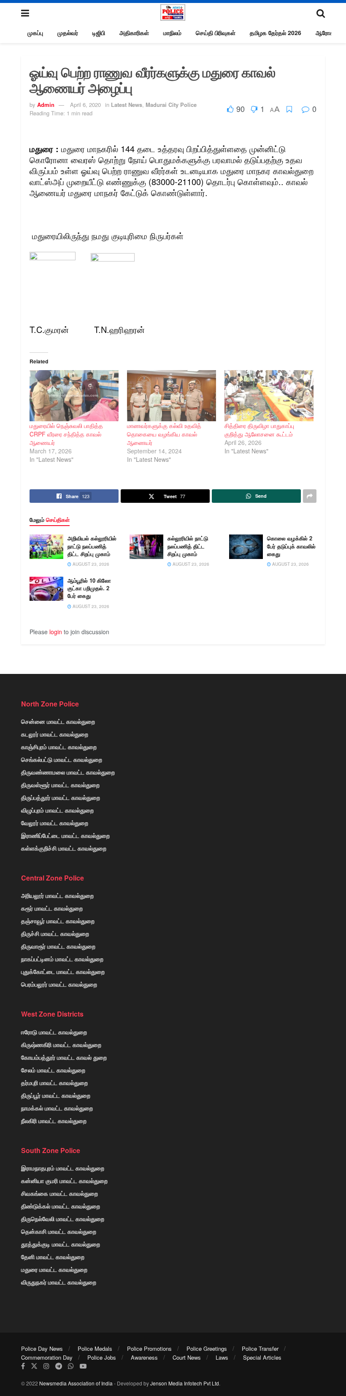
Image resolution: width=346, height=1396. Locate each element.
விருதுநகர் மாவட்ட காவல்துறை (58, 1282)
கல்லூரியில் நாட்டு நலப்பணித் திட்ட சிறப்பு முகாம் (188, 545)
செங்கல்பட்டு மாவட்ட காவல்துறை (61, 759)
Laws (222, 1357)
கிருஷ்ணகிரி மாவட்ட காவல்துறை (61, 1044)
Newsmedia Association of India (76, 1383)
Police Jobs (101, 1357)
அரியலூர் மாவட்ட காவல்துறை (57, 895)
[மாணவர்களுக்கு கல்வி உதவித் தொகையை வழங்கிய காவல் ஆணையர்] (171, 395)
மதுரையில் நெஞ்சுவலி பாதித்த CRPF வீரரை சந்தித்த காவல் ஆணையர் (66, 434)
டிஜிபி (98, 32)
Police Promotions (149, 1348)
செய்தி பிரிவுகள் (215, 32)
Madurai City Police (171, 105)
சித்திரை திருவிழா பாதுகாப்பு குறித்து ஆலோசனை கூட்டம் (259, 429)
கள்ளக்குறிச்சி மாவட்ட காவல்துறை (63, 848)
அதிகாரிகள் (134, 32)
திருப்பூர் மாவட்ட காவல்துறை (55, 1095)
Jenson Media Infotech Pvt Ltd (184, 1383)
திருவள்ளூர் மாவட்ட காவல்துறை (60, 784)
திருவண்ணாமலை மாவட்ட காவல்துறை (68, 772)
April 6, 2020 (85, 105)
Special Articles (262, 1357)
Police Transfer (260, 1348)
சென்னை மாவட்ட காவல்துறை (58, 721)
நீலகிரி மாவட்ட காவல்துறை (53, 1120)
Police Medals (95, 1348)
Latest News (126, 105)
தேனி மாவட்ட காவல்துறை (52, 1256)
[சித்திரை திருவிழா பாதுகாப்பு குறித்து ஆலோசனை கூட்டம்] (269, 395)
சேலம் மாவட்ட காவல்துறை (53, 1070)
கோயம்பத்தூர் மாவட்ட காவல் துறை (64, 1057)
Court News (187, 1357)
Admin (45, 105)
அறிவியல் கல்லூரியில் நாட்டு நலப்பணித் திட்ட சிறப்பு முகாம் (92, 545)
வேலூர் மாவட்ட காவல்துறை (54, 822)
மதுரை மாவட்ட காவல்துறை (54, 1269)
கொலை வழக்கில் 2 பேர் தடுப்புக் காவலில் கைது (291, 545)
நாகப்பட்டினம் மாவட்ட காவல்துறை (62, 958)
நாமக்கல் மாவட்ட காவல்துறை (57, 1108)
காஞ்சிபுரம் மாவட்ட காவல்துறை (59, 746)
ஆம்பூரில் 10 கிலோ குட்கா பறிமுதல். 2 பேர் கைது (89, 588)
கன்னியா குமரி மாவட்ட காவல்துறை (64, 1180)
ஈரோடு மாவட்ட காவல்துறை (54, 1032)
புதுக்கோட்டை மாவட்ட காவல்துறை (63, 971)
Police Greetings (207, 1348)
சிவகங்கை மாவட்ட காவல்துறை (59, 1193)
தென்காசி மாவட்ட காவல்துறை (58, 1231)
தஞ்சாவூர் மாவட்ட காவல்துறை (58, 920)
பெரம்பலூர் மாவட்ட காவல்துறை (59, 984)
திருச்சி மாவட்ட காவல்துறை (55, 933)
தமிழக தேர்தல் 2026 (275, 32)
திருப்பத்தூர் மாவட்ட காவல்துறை (60, 797)
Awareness (144, 1357)
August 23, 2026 (90, 564)
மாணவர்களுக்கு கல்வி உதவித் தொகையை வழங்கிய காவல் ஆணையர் (164, 434)
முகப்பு (35, 32)
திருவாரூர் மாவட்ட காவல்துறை (58, 946)
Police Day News (42, 1348)
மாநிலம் (172, 32)
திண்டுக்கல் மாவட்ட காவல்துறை (60, 1206)
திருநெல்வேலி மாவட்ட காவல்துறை (62, 1218)
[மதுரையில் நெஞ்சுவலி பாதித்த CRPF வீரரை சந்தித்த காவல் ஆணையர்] (74, 395)
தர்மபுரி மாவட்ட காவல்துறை (54, 1082)
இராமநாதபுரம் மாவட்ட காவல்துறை (62, 1168)
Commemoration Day (47, 1357)
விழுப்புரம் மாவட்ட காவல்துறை (57, 810)
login (55, 631)
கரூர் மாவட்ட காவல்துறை (52, 908)
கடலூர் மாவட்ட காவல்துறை (54, 734)
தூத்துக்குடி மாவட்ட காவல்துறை (60, 1244)
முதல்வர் (67, 32)
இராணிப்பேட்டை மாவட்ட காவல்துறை (65, 835)
